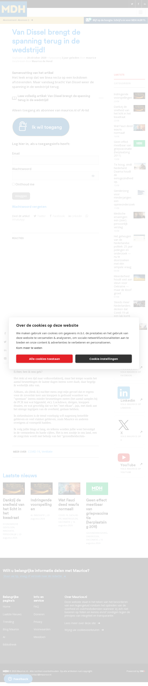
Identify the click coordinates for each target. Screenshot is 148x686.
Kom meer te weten (29, 347)
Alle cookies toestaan (44, 359)
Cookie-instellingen (103, 359)
